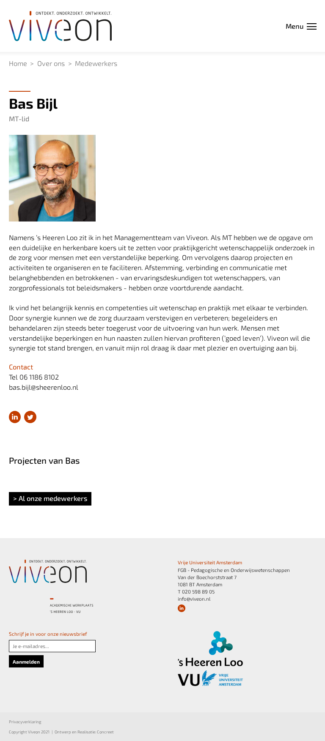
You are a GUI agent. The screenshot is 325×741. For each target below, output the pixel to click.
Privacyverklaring (25, 721)
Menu (294, 26)
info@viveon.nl (194, 599)
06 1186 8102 (39, 377)
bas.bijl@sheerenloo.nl (43, 387)
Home (18, 63)
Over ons (51, 63)
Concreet (105, 731)
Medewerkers (96, 63)
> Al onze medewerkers (50, 498)
